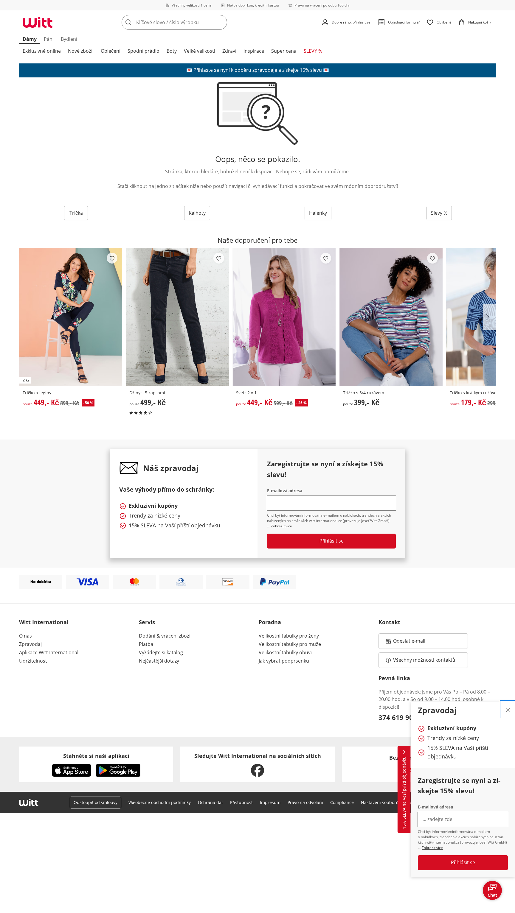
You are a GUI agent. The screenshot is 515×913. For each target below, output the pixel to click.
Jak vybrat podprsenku (284, 661)
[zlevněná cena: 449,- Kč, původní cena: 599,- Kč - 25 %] (284, 317)
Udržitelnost (33, 661)
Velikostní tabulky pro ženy (289, 635)
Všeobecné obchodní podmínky (159, 802)
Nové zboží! (81, 51)
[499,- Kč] (177, 317)
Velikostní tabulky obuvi (285, 652)
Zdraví (229, 51)
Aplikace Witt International (48, 652)
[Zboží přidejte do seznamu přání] (112, 258)
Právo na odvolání (305, 802)
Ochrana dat (210, 802)
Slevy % (439, 213)
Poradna (270, 622)
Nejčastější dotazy (159, 661)
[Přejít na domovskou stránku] (37, 22)
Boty (172, 51)
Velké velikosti (199, 51)
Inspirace (253, 51)
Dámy (30, 39)
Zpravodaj (30, 644)
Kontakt (389, 622)
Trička (76, 213)
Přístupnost (241, 802)
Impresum (270, 802)
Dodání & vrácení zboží (164, 635)
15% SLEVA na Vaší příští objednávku (404, 793)
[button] (489, 317)
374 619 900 (398, 717)
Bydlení (69, 39)
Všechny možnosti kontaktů (424, 660)
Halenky (318, 213)
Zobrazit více (432, 847)
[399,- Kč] (391, 317)
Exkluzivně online (42, 51)
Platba (146, 644)
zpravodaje (264, 70)
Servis (147, 622)
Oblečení (110, 51)
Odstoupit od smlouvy (95, 802)
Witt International (44, 622)
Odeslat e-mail (416, 643)
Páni (49, 39)
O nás (25, 635)
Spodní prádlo (143, 51)
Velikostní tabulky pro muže (290, 644)
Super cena (284, 51)
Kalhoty (197, 213)
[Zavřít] (508, 709)
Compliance (342, 802)
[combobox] (187, 22)
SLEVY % (313, 51)
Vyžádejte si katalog (161, 652)
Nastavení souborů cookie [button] (386, 802)
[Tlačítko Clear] (220, 22)
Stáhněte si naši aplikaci (96, 755)
